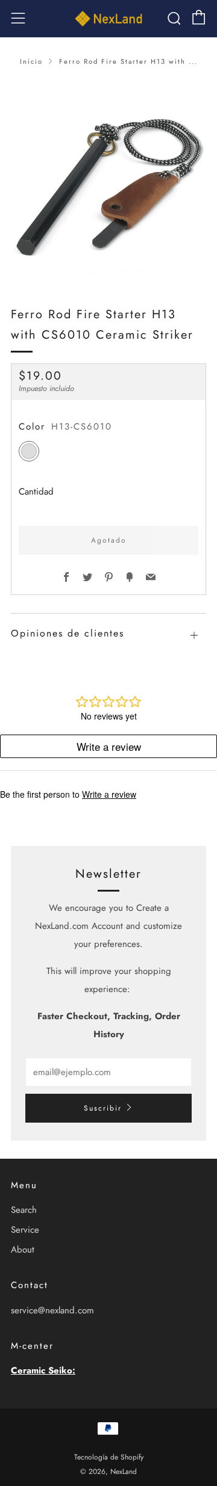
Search (24, 1209)
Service (25, 1229)
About (22, 1249)
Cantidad (36, 491)
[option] (108, 178)
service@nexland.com (52, 1310)
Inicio (31, 61)
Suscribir (103, 1108)
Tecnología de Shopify (108, 1457)
